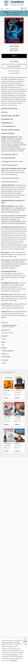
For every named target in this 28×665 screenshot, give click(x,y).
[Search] (2, 8)
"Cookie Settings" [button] (12, 654)
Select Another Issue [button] (13, 66)
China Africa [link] (7, 417)
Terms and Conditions (8, 642)
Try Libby (6, 12)
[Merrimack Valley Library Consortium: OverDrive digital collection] (14, 3)
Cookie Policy (13, 660)
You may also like (7, 372)
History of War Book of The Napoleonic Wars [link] (18, 443)
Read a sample (14, 61)
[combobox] (11, 8)
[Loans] (22, 9)
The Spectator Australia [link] (7, 443)
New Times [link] (7, 390)
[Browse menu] (25, 8)
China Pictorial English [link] (18, 390)
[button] (14, 56)
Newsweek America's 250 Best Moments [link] (18, 417)
